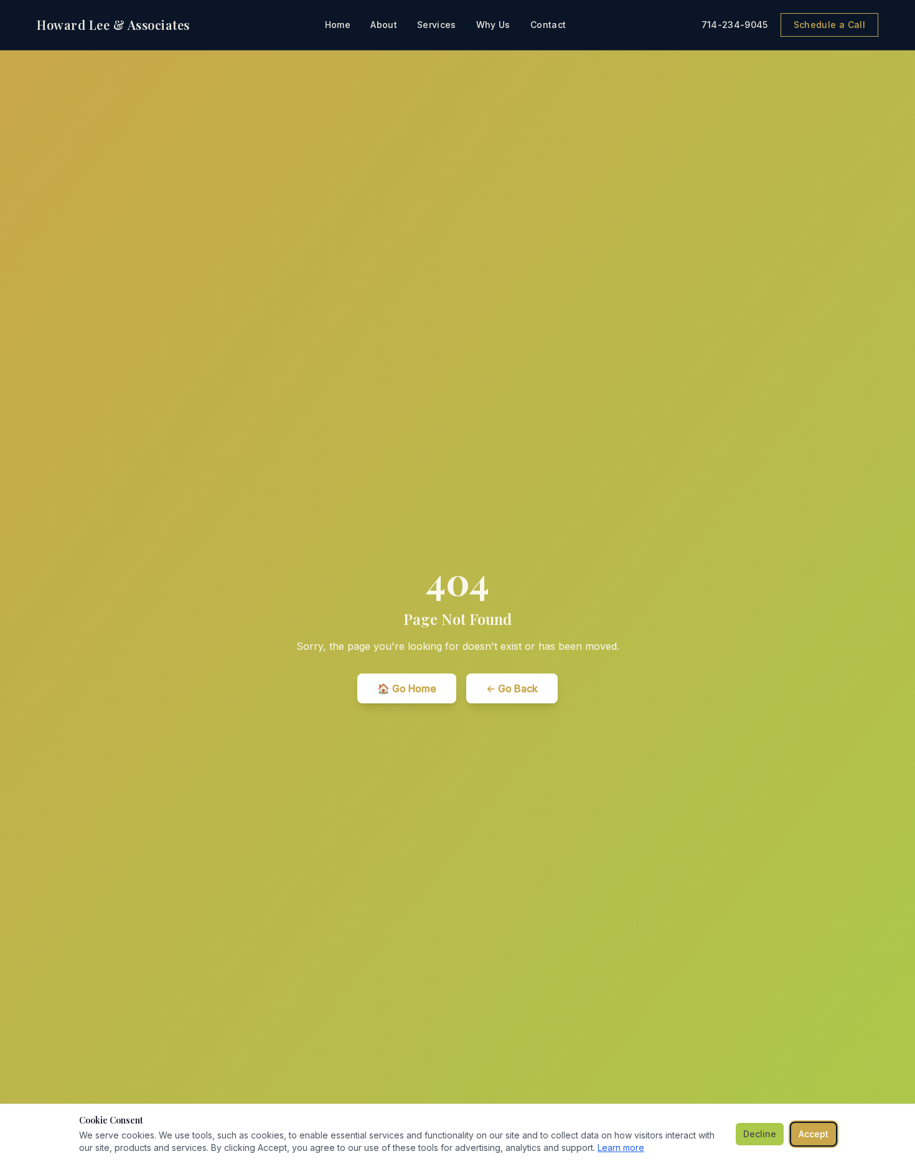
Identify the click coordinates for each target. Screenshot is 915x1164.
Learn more (621, 1147)
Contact (548, 24)
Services (436, 24)
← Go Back (512, 688)
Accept (813, 1134)
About (383, 24)
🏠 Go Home (406, 688)
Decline (759, 1134)
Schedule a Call (829, 24)
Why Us (493, 24)
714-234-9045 (735, 24)
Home (337, 24)
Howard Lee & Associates (113, 24)
